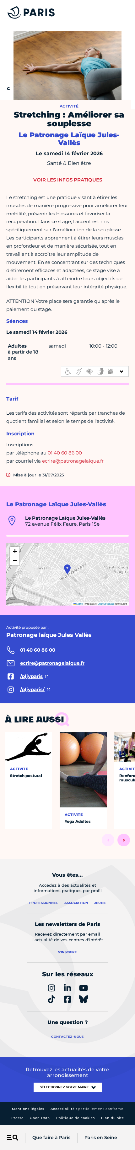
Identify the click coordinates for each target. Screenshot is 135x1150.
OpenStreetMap (106, 603)
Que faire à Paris (51, 1137)
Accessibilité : (87, 1109)
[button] (67, 569)
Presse (17, 1118)
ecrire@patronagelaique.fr (73, 461)
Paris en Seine (100, 1137)
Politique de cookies (75, 1118)
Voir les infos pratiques (67, 180)
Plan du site (112, 1118)
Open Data (40, 1118)
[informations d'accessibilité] (95, 371)
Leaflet (79, 603)
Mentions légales (28, 1109)
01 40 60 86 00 (65, 453)
